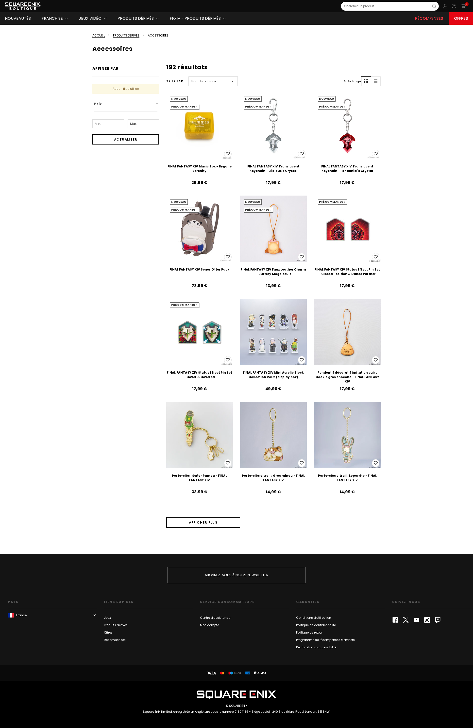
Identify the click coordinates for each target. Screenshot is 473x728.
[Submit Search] (434, 6)
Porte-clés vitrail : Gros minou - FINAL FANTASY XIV (273, 477)
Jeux (107, 618)
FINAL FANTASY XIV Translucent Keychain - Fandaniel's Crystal (347, 168)
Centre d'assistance (215, 618)
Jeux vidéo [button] (90, 18)
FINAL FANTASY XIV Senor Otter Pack (199, 269)
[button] (366, 81)
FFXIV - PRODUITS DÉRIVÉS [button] (195, 18)
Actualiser (125, 139)
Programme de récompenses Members (325, 640)
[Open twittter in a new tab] (406, 620)
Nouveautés (18, 18)
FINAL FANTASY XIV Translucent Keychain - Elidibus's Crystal (273, 168)
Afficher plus (203, 522)
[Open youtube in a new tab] (416, 620)
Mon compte (209, 625)
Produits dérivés (116, 625)
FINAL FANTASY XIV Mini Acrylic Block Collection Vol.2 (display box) (273, 374)
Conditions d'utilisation (313, 618)
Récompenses (429, 18)
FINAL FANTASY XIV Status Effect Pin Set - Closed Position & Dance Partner (347, 271)
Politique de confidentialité (316, 625)
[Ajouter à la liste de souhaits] (228, 154)
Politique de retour (309, 632)
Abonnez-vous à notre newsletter (236, 575)
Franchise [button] (52, 18)
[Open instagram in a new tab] (427, 620)
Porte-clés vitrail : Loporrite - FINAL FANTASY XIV (347, 477)
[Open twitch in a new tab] (438, 620)
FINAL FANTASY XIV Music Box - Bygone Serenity (200, 168)
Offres (461, 18)
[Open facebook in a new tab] (395, 620)
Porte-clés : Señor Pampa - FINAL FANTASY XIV (199, 477)
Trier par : (175, 81)
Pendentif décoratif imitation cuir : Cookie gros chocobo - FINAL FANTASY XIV (347, 376)
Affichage (352, 81)
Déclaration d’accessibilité (316, 647)
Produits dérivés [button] (136, 18)
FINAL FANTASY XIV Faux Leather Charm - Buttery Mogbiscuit (273, 271)
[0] (463, 6)
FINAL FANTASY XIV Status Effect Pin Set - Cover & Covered (199, 374)
